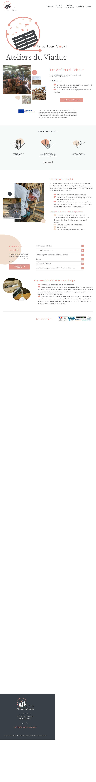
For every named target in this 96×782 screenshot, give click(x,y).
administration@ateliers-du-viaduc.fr (25, 727)
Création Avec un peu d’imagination (38, 735)
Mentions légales (25, 735)
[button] (60, 246)
